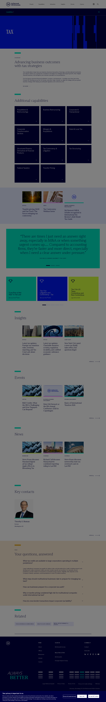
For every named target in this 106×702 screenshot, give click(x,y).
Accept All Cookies (93, 696)
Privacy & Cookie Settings (69, 696)
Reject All (82, 696)
